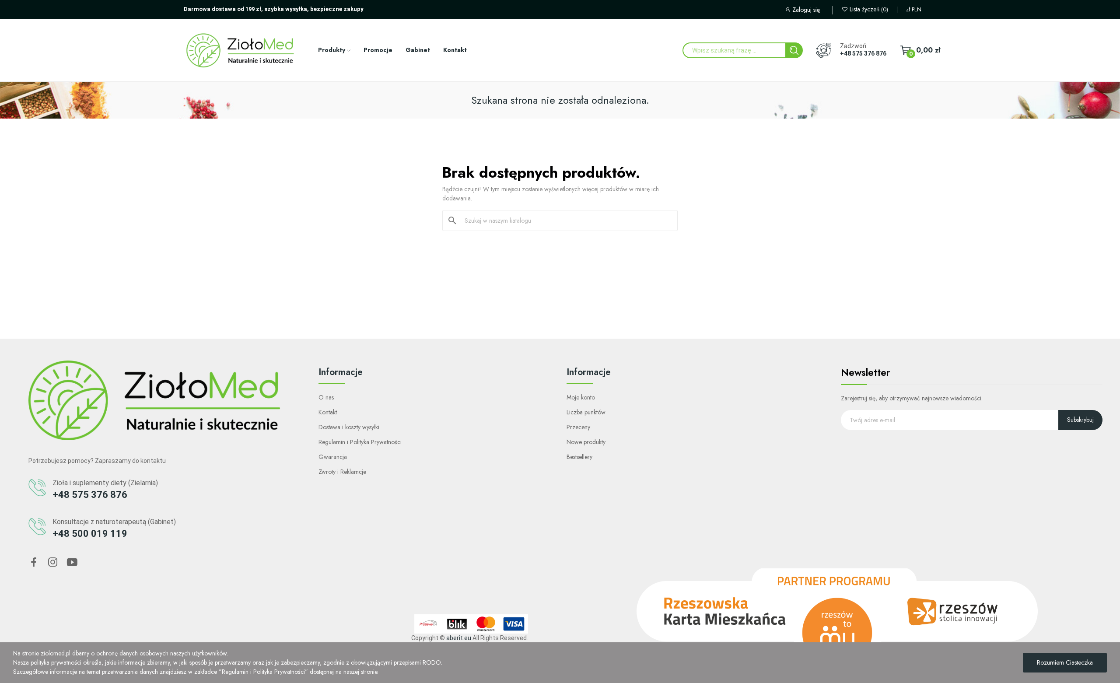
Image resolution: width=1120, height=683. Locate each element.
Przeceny (578, 427)
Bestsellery (579, 456)
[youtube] (72, 562)
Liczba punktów (586, 412)
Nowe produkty (586, 442)
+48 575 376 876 (863, 53)
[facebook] (33, 562)
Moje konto (581, 397)
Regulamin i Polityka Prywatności (360, 442)
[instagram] (53, 562)
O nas (326, 397)
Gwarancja (332, 456)
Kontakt (327, 412)
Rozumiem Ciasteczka (1065, 662)
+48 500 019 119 (89, 533)
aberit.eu (458, 637)
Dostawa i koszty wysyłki (348, 427)
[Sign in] (808, 11)
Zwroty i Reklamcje (342, 471)
